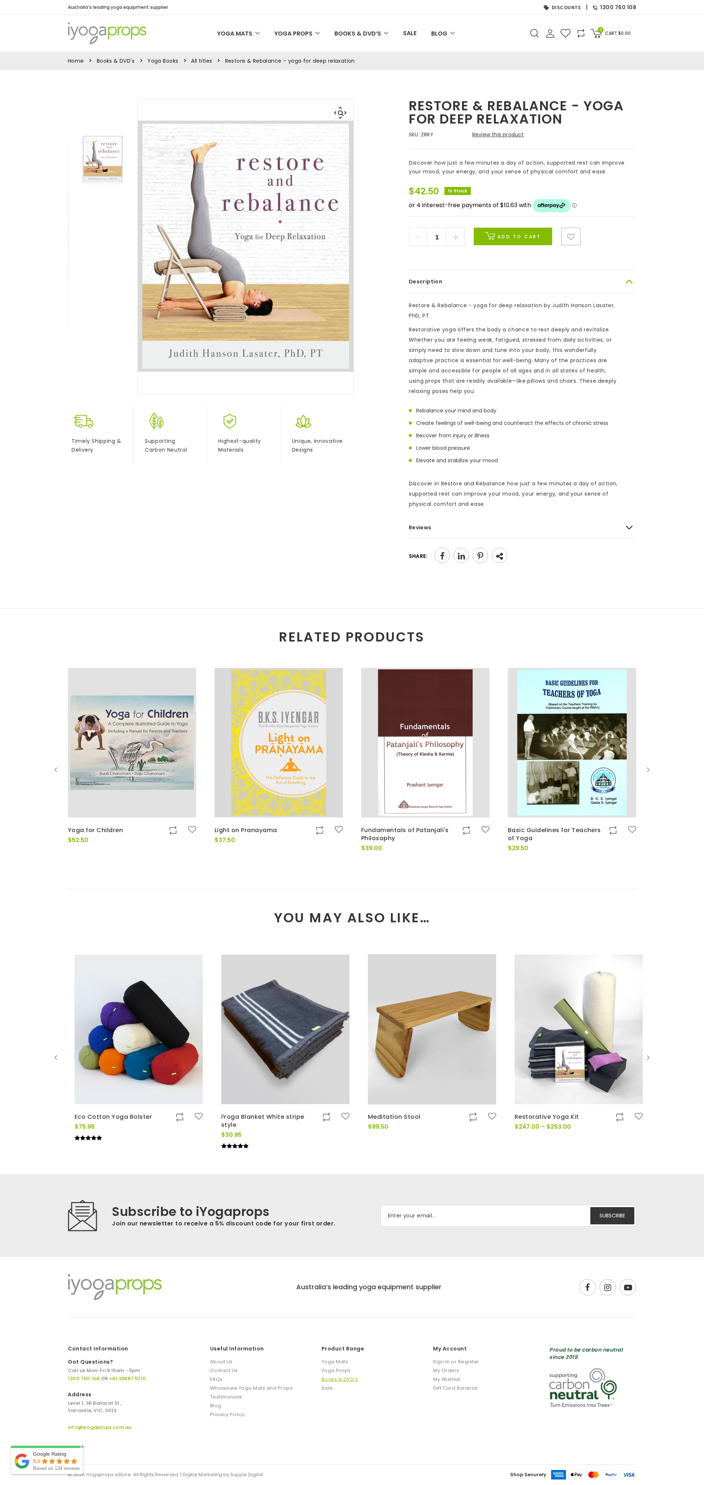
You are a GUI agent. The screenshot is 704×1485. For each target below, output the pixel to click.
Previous (56, 769)
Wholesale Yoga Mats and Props (251, 1388)
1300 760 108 (618, 7)
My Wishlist (447, 1379)
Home (76, 61)
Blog (439, 33)
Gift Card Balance (455, 1388)
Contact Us (224, 1370)
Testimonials (226, 1396)
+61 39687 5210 (127, 1378)
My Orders (446, 1370)
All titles (201, 61)
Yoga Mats (234, 33)
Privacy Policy (227, 1414)
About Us (221, 1361)
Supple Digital (246, 1474)
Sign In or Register (456, 1361)
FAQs (216, 1379)
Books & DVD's (116, 61)
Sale (410, 33)
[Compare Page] (606, 270)
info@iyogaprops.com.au (99, 1427)
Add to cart (518, 237)
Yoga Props (293, 33)
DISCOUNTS (566, 7)
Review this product (498, 134)
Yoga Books (162, 61)
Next (647, 769)
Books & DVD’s (357, 33)
